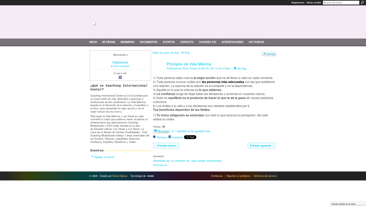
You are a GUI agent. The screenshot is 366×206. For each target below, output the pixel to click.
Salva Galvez (189, 68)
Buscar (362, 2)
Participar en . (161, 165)
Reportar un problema (238, 176)
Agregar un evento (104, 157)
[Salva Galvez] (158, 72)
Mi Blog (185, 52)
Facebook (177, 137)
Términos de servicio (265, 176)
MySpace (162, 137)
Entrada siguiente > (261, 145)
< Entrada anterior (166, 145)
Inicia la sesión (121, 66)
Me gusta (163, 131)
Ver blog (241, 68)
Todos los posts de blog (165, 52)
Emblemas (217, 176)
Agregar (271, 53)
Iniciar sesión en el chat (343, 204)
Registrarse (297, 2)
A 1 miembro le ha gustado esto (191, 131)
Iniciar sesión (314, 2)
